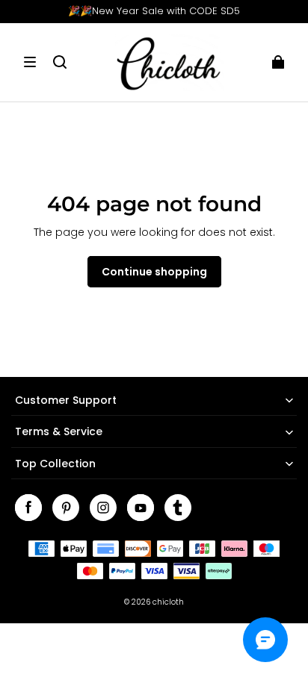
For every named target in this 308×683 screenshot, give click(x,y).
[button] (30, 62)
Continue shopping (154, 271)
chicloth (168, 602)
